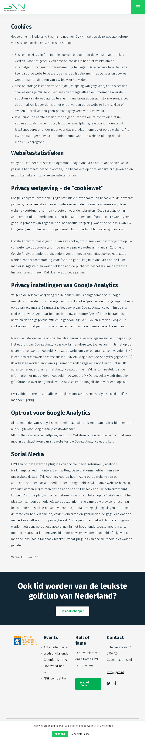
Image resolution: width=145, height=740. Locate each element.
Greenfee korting (55, 660)
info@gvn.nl (115, 672)
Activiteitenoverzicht (58, 647)
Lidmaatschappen (72, 611)
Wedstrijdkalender (57, 653)
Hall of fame (84, 684)
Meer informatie (81, 734)
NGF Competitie (55, 678)
